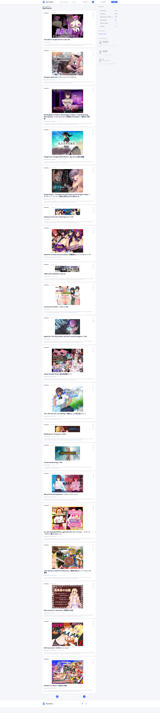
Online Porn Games (104, 23)
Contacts (74, 2)
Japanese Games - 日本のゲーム (106, 16)
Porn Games (102, 13)
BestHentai (49, 704)
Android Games (103, 20)
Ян (103, 59)
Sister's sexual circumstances (108, 54)
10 (80, 696)
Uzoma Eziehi (105, 41)
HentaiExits (46, 13)
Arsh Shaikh (105, 50)
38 (87, 696)
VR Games (102, 26)
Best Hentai (49, 2)
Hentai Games (103, 10)
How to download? (64, 2)
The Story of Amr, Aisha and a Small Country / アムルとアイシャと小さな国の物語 (107, 64)
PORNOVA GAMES (103, 34)
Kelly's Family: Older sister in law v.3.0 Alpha (108, 46)
